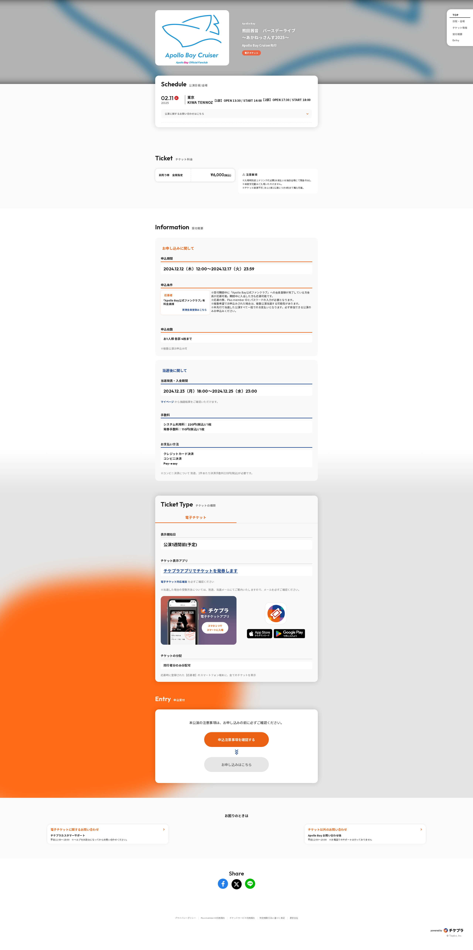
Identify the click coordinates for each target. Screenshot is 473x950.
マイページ (168, 402)
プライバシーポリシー (185, 917)
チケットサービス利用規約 (242, 917)
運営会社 (294, 917)
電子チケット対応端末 (174, 581)
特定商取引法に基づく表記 (272, 917)
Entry (455, 40)
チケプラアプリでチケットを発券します (201, 570)
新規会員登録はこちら (194, 309)
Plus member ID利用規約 (213, 917)
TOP (455, 15)
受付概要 (457, 34)
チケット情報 (459, 27)
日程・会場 (458, 21)
